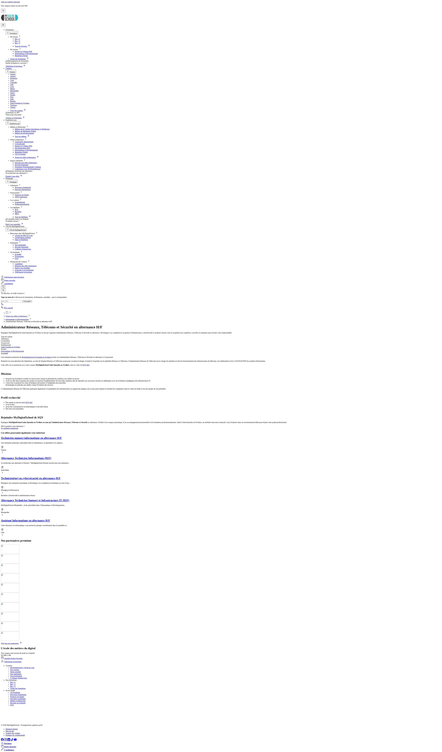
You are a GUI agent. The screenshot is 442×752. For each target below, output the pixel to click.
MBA (17, 214)
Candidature (8, 284)
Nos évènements (16, 676)
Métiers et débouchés (17, 701)
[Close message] (3, 11)
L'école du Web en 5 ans (24, 235)
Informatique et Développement (26, 54)
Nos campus (14, 670)
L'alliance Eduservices (23, 249)
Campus (9, 68)
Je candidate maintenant (9, 428)
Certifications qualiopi (23, 238)
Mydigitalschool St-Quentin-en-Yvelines (36, 357)
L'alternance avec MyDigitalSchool (27, 169)
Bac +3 (17, 41)
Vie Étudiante (15, 693)
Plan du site (10, 731)
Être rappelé (8, 308)
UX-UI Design (20, 154)
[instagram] (5, 740)
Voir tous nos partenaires (10, 643)
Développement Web (22, 148)
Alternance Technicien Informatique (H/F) (26, 458)
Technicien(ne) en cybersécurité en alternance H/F (31, 478)
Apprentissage (20, 202)
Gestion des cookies (13, 733)
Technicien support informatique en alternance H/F (31, 437)
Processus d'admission (23, 187)
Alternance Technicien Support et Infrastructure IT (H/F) (35, 500)
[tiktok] (12, 740)
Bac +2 (17, 39)
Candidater (19, 264)
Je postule (4, 353)
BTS (16, 210)
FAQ (16, 258)
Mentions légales (12, 729)
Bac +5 (17, 43)
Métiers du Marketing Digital (25, 131)
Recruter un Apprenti (17, 703)
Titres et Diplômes (21, 240)
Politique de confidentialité (15, 735)
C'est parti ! (27, 301)
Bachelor (18, 212)
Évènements (19, 256)
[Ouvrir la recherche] (3, 287)
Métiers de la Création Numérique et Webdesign (32, 129)
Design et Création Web (23, 51)
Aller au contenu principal (10, 2)
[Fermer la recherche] (3, 290)
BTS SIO (86, 365)
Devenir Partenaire (21, 165)
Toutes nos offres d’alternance (17, 316)
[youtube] (15, 740)
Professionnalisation (22, 204)
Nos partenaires (20, 245)
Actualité (18, 254)
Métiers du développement (24, 133)
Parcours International (23, 190)
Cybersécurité (20, 144)
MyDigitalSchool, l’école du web (22, 668)
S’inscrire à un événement (24, 270)
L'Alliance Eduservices (18, 678)
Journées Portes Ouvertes (13, 658)
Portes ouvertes (9, 280)
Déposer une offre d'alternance (26, 163)
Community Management (24, 142)
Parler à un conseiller (22, 268)
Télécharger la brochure (23, 272)
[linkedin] (9, 740)
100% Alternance (21, 197)
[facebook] (2, 740)
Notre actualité (15, 672)
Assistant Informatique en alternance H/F (25, 520)
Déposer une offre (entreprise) (25, 266)
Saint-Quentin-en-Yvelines (10, 347)
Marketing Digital (21, 56)
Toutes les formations (18, 688)
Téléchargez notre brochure (14, 277)
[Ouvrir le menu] (3, 25)
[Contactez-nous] (2, 305)
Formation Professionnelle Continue (28, 167)
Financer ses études (22, 195)
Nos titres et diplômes (18, 699)
